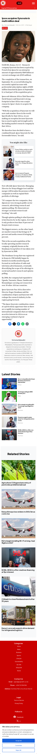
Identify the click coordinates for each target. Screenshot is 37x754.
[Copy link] (27, 324)
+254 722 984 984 (21, 685)
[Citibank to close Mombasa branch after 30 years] (18, 586)
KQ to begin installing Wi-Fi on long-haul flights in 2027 (26, 406)
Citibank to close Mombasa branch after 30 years (18, 600)
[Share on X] (14, 324)
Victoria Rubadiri (9, 25)
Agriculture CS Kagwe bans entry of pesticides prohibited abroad (16, 484)
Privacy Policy (19, 703)
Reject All (18, 750)
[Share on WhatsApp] (22, 324)
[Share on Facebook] (9, 324)
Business (20, 410)
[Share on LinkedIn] (18, 324)
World (19, 670)
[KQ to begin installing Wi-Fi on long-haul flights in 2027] (18, 528)
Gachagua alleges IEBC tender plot (25, 392)
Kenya (19, 384)
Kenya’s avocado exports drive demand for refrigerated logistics (18, 629)
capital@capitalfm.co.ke (21, 682)
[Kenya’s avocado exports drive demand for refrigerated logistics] (18, 616)
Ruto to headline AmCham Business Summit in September (26, 380)
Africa (19, 646)
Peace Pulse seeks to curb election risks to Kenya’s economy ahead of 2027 (23, 151)
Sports (19, 655)
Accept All (18, 740)
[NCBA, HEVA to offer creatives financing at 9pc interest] (18, 557)
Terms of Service (19, 700)
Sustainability (19, 661)
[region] (18, 739)
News (19, 396)
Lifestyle (18, 658)
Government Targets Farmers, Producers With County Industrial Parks (23, 175)
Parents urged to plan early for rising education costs (23, 163)
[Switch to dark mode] (19, 3)
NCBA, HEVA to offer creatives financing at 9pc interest (26, 431)
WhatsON (19, 667)
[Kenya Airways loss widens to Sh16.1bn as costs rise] (18, 499)
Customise (18, 745)
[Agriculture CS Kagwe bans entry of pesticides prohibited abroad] (18, 470)
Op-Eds (19, 664)
